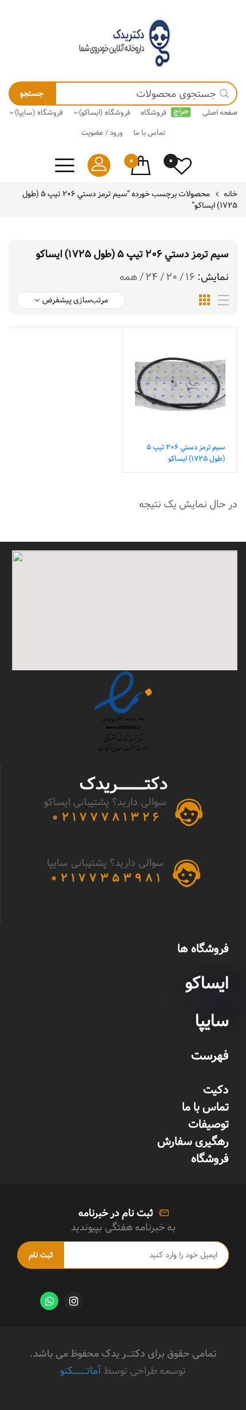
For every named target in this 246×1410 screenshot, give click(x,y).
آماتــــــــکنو (80, 1371)
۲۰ (171, 277)
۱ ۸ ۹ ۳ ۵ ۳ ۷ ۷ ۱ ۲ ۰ (105, 878)
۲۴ (151, 277)
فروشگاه (210, 1158)
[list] (223, 300)
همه (128, 277)
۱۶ (190, 277)
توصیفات (208, 1124)
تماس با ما (205, 1107)
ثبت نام (41, 1255)
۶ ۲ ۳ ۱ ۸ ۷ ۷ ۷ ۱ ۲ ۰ (105, 817)
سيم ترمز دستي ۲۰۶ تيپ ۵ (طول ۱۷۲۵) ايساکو (185, 453)
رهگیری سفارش (193, 1141)
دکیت (216, 1090)
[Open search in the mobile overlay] (123, 93)
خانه (230, 194)
